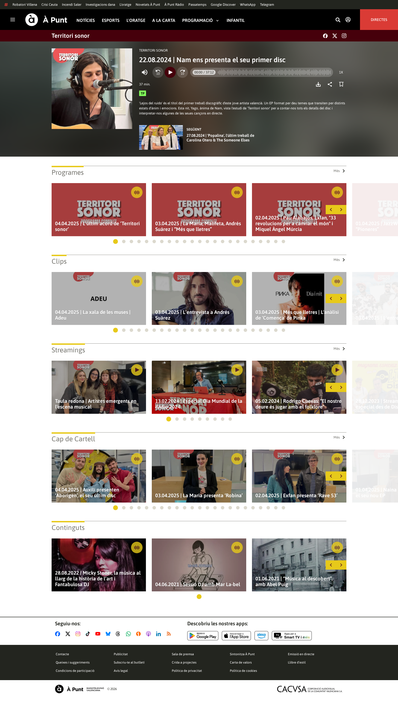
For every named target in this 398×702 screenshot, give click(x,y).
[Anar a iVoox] (139, 634)
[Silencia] (144, 72)
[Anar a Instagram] (79, 634)
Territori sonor (71, 35)
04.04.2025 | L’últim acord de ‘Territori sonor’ (97, 226)
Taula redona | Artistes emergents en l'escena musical (95, 404)
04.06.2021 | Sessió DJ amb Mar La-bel (197, 584)
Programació (197, 20)
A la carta (163, 20)
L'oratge (125, 4)
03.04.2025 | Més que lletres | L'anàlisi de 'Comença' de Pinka (297, 315)
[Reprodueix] (170, 72)
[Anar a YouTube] (98, 634)
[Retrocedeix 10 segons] (158, 72)
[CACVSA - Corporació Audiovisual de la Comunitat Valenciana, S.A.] (310, 689)
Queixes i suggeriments (73, 662)
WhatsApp (248, 4)
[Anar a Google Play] (202, 635)
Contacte (62, 654)
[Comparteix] (331, 84)
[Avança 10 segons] (182, 72)
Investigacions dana (100, 4)
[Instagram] (344, 35)
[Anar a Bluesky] (109, 634)
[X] (334, 36)
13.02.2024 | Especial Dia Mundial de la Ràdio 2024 (198, 404)
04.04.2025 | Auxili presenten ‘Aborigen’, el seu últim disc (87, 492)
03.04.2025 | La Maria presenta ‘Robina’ (199, 495)
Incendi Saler (71, 4)
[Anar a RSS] (169, 634)
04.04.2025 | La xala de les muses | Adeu (93, 315)
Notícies (85, 20)
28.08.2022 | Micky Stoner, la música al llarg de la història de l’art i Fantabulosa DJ (98, 578)
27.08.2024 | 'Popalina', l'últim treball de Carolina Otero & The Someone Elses (220, 137)
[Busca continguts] (338, 20)
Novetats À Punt (148, 4)
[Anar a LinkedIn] (159, 634)
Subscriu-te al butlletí (129, 662)
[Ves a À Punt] (46, 19)
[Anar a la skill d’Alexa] (261, 635)
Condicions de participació (75, 671)
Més (337, 171)
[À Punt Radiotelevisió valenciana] (79, 689)
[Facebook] (325, 35)
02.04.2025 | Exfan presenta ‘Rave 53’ (296, 495)
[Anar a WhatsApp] (129, 634)
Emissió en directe (301, 654)
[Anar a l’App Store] (236, 635)
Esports (111, 20)
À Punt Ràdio (174, 4)
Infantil (236, 20)
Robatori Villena (24, 4)
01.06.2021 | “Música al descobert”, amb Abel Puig (294, 581)
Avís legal (121, 671)
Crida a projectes (184, 662)
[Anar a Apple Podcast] (149, 634)
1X (341, 72)
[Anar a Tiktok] (89, 634)
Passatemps (197, 4)
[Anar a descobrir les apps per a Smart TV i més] (292, 635)
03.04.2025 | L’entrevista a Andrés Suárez (192, 315)
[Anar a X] (68, 634)
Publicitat (121, 654)
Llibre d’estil (297, 662)
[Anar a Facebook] (58, 634)
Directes (379, 20)
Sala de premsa (183, 654)
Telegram (267, 4)
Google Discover (223, 4)
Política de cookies (243, 671)
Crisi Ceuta (49, 4)
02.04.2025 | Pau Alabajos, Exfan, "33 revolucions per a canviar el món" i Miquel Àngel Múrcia (295, 223)
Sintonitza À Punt (242, 654)
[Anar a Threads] (119, 634)
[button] (115, 241)
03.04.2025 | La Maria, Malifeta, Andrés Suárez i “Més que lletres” (198, 226)
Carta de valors (241, 662)
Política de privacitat (187, 671)
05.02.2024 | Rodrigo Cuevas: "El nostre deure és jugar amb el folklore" (298, 404)
